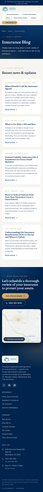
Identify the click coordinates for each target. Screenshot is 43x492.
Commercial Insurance (29, 14)
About (8, 18)
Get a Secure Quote (14, 296)
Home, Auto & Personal (10, 397)
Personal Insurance (13, 14)
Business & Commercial (10, 400)
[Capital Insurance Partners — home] (9, 8)
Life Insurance (7, 404)
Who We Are (6, 419)
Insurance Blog (7, 434)
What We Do (6, 423)
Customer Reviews (8, 427)
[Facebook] (9, 385)
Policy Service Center (20, 18)
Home (4, 31)
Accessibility (20, 488)
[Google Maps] (4, 385)
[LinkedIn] (15, 385)
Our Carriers (6, 430)
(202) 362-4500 (15, 303)
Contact (33, 18)
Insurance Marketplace (10, 408)
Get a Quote (9, 22)
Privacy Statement (7, 488)
